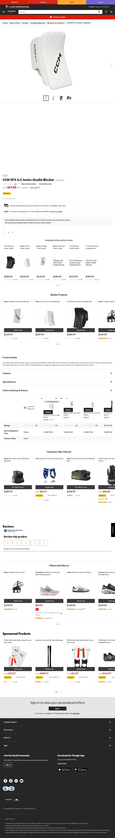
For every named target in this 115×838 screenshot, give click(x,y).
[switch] (26, 408)
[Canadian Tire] (14, 2)
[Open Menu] (4, 12)
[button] (99, 12)
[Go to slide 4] (69, 98)
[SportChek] (43, 2)
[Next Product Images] (111, 66)
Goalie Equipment (37, 23)
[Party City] (100, 2)
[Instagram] (16, 781)
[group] (41, 495)
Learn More (62, 763)
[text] (10, 279)
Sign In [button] (57, 708)
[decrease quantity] (5, 233)
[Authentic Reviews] (13, 531)
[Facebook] (5, 781)
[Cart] (111, 12)
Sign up (8, 765)
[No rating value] (8, 184)
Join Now (76, 713)
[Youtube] (21, 781)
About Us (7, 738)
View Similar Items (45, 184)
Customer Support (10, 722)
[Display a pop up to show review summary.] (51, 618)
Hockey (25, 23)
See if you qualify (56, 211)
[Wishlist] (106, 12)
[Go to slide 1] (46, 98)
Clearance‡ (6, 193)
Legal (5, 745)
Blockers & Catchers (55, 23)
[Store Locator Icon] (6, 7)
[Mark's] (72, 2)
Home (5, 23)
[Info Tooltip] (38, 187)
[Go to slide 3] (61, 98)
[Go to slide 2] (53, 98)
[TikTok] (11, 781)
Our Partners (8, 730)
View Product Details (28, 184)
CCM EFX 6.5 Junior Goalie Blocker (28, 179)
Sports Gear (15, 23)
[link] (10, 184)
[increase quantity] (12, 233)
